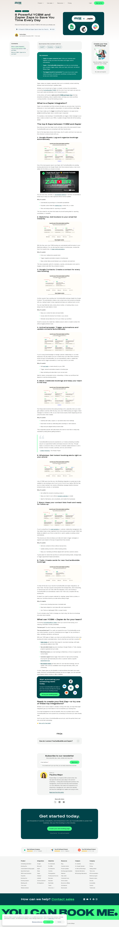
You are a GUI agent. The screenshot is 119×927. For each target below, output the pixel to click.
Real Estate (50, 883)
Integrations (25, 11)
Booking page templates (66, 871)
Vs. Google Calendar (79, 866)
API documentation (94, 873)
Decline (59, 922)
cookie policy (51, 918)
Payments (23, 875)
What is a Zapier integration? (18, 46)
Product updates (65, 868)
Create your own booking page (59, 828)
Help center (64, 875)
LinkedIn (39, 878)
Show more (51, 887)
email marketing (55, 529)
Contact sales (62, 899)
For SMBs (50, 866)
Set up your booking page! (50, 694)
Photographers (51, 873)
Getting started (93, 868)
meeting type (58, 205)
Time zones (23, 885)
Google (39, 863)
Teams (49, 885)
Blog (62, 863)
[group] (35, 29)
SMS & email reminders (26, 873)
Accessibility (92, 883)
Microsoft (39, 866)
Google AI (58, 47)
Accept (48, 922)
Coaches (50, 871)
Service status (64, 880)
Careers (91, 885)
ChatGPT (42, 47)
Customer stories (65, 866)
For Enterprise (51, 868)
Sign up (99, 3)
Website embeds (25, 887)
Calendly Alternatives (80, 871)
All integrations (40, 883)
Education (50, 880)
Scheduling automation (26, 863)
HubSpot (39, 875)
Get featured (64, 885)
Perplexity (50, 47)
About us (92, 863)
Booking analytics (25, 880)
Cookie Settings (71, 923)
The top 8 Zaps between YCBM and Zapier (18, 49)
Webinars (63, 873)
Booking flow (24, 866)
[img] (50, 29)
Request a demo (93, 878)
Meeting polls (24, 883)
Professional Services (53, 875)
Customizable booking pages (27, 868)
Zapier (38, 873)
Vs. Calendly (78, 863)
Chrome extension (41, 880)
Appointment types (25, 871)
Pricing (91, 866)
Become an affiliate (65, 883)
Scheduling (18, 11)
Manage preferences (37, 922)
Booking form (24, 878)
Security (91, 880)
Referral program (93, 875)
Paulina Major (23, 34)
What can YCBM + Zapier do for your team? (18, 53)
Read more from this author (56, 792)
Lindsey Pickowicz (45, 450)
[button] (17, 29)
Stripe (38, 871)
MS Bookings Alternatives (81, 873)
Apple (38, 868)
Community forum (65, 878)
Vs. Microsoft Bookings (80, 868)
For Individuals (51, 863)
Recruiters (50, 878)
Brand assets (64, 887)
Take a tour (92, 871)
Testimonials (92, 887)
